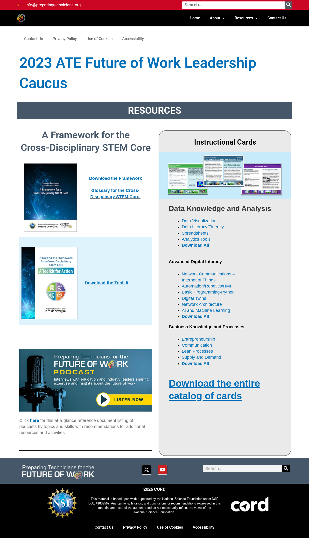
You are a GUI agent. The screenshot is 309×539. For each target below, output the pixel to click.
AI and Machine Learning (206, 310)
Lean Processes (198, 351)
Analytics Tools (196, 239)
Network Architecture (202, 304)
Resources (244, 18)
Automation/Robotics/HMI (207, 286)
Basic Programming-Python (209, 292)
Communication (197, 345)
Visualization (204, 220)
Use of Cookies (99, 38)
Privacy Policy (65, 38)
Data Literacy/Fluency (203, 226)
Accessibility (133, 38)
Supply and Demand (201, 357)
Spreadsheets (195, 233)
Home (195, 18)
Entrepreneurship (198, 339)
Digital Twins (194, 298)
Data (187, 220)
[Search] (288, 5)
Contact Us (276, 18)
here (34, 420)
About (215, 18)
